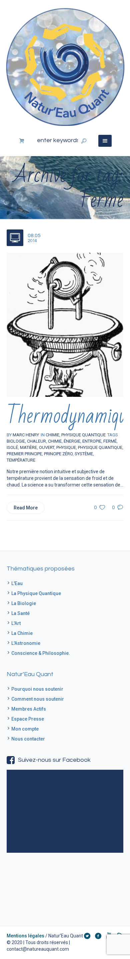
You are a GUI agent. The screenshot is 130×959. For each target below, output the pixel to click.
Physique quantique (100, 447)
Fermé (110, 441)
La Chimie (22, 633)
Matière (28, 447)
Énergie (72, 441)
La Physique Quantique (36, 593)
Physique (66, 447)
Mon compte (25, 729)
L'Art (16, 623)
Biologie (16, 441)
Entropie (91, 441)
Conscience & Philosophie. (40, 653)
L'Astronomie (25, 643)
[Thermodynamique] (65, 324)
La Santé (20, 613)
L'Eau (17, 583)
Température (21, 460)
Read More (26, 507)
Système (84, 453)
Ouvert (46, 447)
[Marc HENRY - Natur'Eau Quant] (65, 66)
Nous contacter (28, 738)
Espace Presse (27, 719)
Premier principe (24, 453)
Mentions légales (25, 935)
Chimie (55, 441)
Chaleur (36, 441)
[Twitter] (87, 935)
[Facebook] (98, 935)
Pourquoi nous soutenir (37, 689)
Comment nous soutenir (37, 699)
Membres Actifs (28, 709)
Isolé (12, 447)
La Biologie (23, 603)
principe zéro (58, 453)
